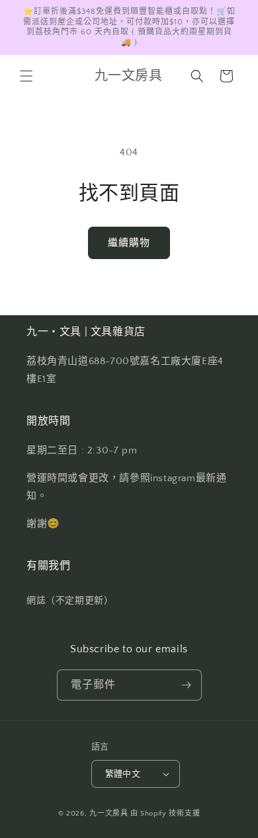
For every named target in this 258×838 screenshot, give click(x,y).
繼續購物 (129, 242)
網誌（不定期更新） (69, 600)
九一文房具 (108, 814)
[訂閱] (186, 685)
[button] (26, 76)
